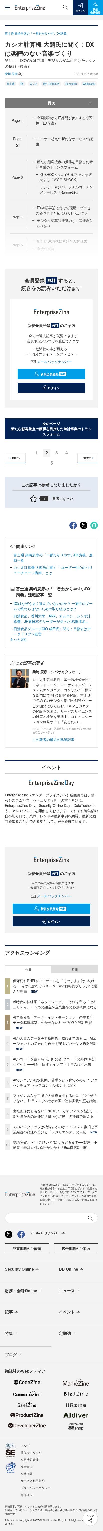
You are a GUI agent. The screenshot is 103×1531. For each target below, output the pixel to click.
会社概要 (27, 1473)
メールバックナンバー (54, 361)
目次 (51, 102)
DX (22, 84)
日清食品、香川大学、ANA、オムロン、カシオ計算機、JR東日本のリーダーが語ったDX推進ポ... (52, 618)
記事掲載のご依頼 (27, 1248)
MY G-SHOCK (51, 84)
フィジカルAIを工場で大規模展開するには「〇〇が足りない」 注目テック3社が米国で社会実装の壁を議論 (55, 1098)
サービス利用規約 (33, 1480)
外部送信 (27, 1495)
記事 (9, 1312)
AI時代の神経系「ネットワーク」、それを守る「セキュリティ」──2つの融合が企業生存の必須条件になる (55, 1004)
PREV (16, 458)
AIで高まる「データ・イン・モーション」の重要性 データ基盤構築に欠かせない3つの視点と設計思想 (55, 1020)
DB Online (68, 1269)
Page (17, 120)
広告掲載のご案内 (76, 1248)
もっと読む (19, 639)
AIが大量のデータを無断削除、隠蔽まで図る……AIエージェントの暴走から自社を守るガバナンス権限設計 (55, 1041)
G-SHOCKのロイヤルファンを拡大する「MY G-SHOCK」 (66, 177)
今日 (29, 969)
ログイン (54, 388)
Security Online (19, 1269)
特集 (9, 1333)
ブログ (11, 1354)
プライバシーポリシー (36, 1487)
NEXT (87, 458)
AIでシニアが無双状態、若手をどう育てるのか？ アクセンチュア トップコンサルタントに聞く (55, 1082)
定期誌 (65, 1333)
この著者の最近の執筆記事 (53, 739)
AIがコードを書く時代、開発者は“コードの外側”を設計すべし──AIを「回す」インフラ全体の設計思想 (54, 1061)
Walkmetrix (89, 84)
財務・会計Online (21, 1290)
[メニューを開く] (7, 7)
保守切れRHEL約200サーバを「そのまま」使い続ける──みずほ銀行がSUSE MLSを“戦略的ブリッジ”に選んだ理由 (55, 986)
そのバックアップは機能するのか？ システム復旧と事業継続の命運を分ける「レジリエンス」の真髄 (55, 1129)
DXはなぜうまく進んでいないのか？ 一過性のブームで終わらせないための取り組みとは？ (53, 606)
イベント (67, 1312)
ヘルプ (25, 1445)
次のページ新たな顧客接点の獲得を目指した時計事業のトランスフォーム (51, 428)
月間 (75, 969)
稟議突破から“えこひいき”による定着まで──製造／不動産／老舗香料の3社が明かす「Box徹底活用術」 (55, 1145)
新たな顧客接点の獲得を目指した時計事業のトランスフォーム (64, 164)
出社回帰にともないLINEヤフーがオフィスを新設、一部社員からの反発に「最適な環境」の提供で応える (55, 1113)
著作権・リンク (31, 1452)
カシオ (33, 84)
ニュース (67, 1290)
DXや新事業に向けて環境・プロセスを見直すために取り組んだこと (63, 210)
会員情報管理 (30, 1459)
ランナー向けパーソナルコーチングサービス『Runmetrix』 (66, 189)
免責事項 (27, 1466)
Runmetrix (71, 84)
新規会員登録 (53, 374)
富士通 (10, 84)
